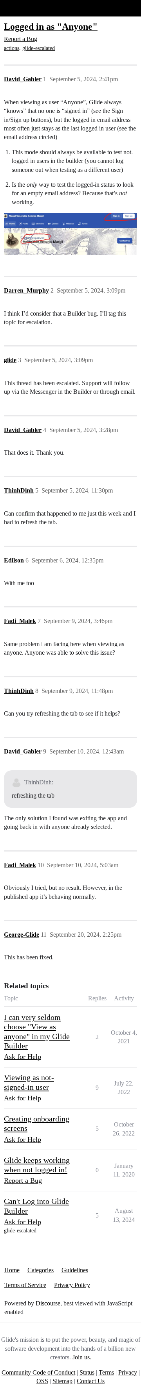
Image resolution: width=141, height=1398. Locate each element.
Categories (40, 1270)
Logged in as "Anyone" (51, 26)
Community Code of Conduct (38, 1372)
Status (87, 1372)
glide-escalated (38, 48)
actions (11, 48)
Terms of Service (25, 1285)
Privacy (127, 1372)
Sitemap (62, 1381)
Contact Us (91, 1381)
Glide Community (26, 8)
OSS (42, 1381)
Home (12, 1270)
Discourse (48, 1303)
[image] (70, 234)
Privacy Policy (72, 1285)
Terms (106, 1372)
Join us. (81, 1357)
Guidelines (74, 1270)
